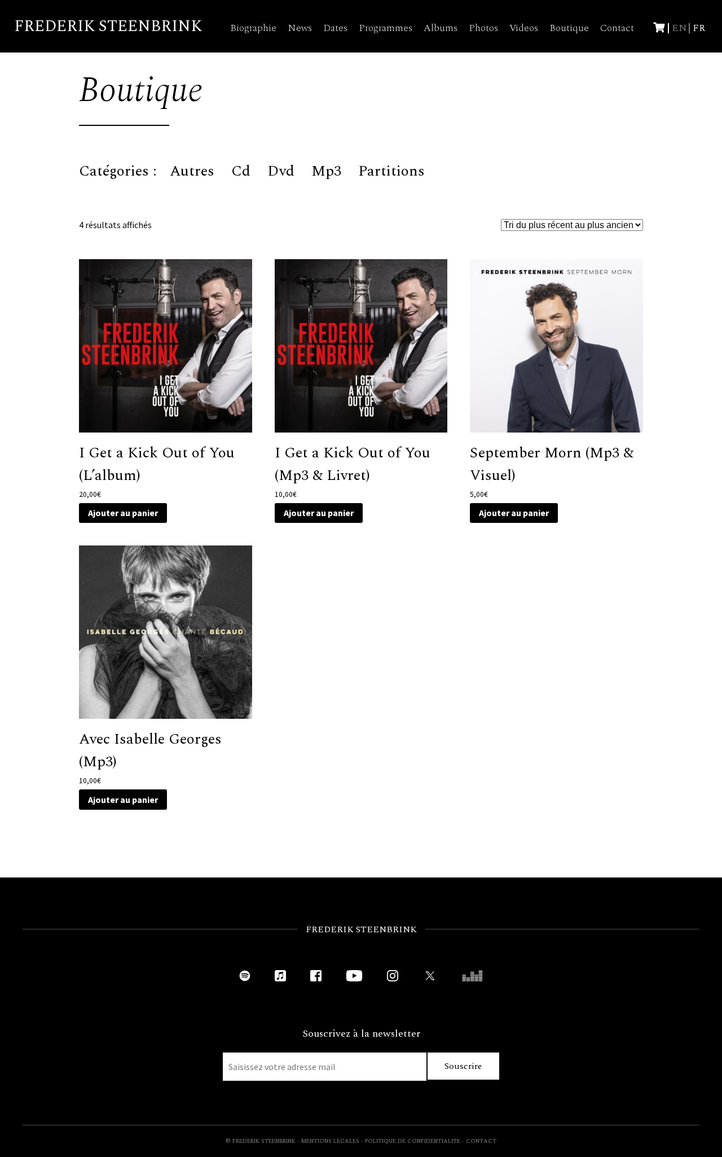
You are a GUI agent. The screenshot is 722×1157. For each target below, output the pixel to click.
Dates (335, 28)
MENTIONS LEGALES (330, 1141)
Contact (617, 28)
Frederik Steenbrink (108, 26)
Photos (483, 28)
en (679, 28)
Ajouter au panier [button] (123, 512)
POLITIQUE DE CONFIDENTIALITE (412, 1141)
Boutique (569, 28)
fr (699, 28)
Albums (440, 28)
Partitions (391, 171)
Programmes (385, 28)
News (300, 28)
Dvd (280, 171)
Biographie (253, 28)
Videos (523, 28)
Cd (240, 171)
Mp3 (326, 171)
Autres (192, 171)
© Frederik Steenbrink (261, 1141)
